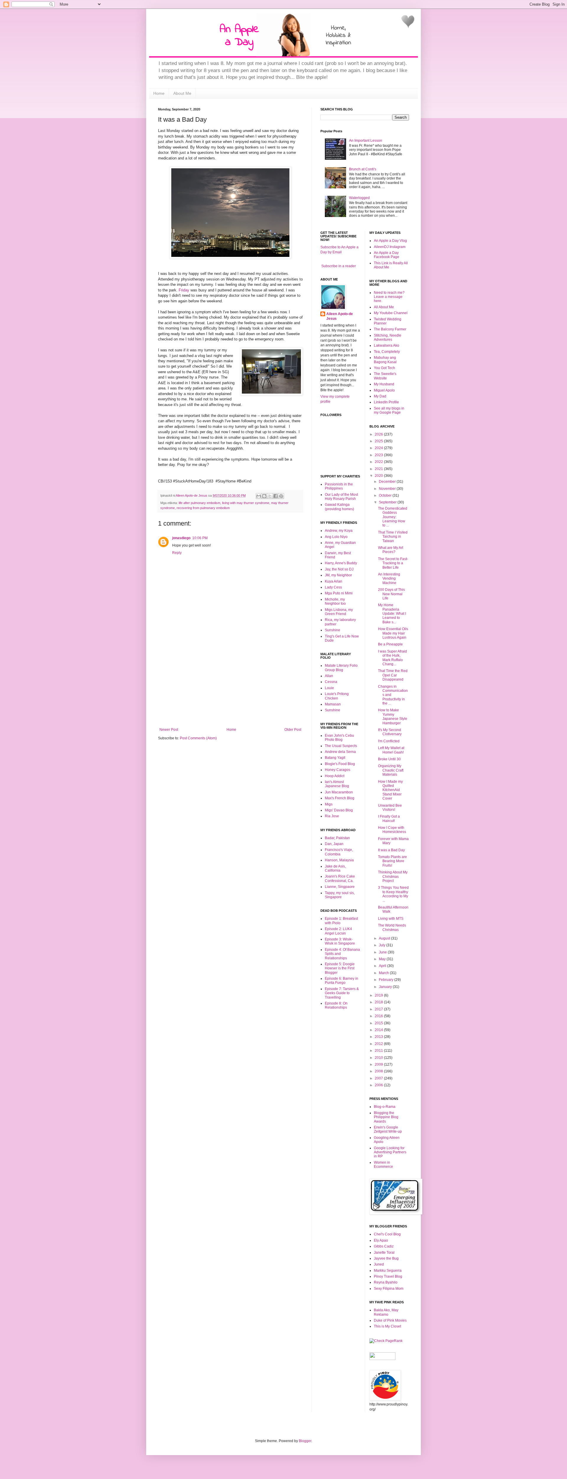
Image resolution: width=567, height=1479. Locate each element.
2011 (379, 1050)
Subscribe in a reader (338, 266)
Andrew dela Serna (340, 752)
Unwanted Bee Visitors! (390, 807)
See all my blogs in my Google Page (389, 410)
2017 (379, 1009)
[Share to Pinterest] (281, 496)
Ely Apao (381, 1240)
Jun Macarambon (339, 792)
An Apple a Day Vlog (390, 241)
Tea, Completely (387, 352)
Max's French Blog (339, 798)
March (384, 973)
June (383, 952)
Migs (329, 804)
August (385, 938)
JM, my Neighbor (338, 575)
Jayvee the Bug (386, 1258)
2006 (379, 1085)
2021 (379, 469)
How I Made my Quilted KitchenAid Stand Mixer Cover (390, 790)
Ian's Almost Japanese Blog (337, 784)
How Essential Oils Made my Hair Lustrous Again (393, 633)
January (386, 987)
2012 (379, 1044)
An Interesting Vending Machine (389, 578)
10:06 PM (200, 538)
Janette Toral (384, 1252)
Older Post (292, 730)
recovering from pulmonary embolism (203, 508)
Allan (329, 676)
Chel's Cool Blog (387, 1234)
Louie (329, 688)
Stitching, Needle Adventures (387, 337)
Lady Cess (333, 587)
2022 (379, 462)
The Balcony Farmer (390, 329)
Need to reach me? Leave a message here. (389, 297)
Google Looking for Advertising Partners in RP (390, 1152)
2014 (379, 1030)
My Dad (380, 396)
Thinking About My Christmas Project (393, 876)
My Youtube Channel (391, 313)
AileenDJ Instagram (389, 247)
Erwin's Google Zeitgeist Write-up (388, 1129)
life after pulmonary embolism (199, 503)
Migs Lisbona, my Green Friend (339, 612)
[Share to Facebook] (275, 496)
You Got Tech (384, 368)
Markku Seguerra (388, 1270)
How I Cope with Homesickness (392, 830)
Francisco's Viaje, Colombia (339, 852)
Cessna (331, 682)
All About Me (384, 307)
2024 (379, 448)
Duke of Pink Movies (390, 1320)
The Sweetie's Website (385, 376)
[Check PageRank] (386, 1341)
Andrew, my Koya (339, 531)
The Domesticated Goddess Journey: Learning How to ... (392, 517)
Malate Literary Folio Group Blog (341, 667)
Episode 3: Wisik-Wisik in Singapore (340, 941)
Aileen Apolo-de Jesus (339, 316)
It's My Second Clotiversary (390, 732)
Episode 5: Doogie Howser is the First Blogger (340, 968)
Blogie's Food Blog (340, 764)
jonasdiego (181, 538)
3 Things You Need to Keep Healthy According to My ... (393, 894)
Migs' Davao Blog (339, 810)
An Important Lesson (365, 140)
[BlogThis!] (264, 496)
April (383, 966)
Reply (177, 553)
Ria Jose (332, 816)
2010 (379, 1058)
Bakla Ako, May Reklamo (386, 1312)
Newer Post (168, 730)
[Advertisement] (230, 683)
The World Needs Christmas (392, 927)
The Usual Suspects (341, 746)
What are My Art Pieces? (390, 550)
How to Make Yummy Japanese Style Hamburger (392, 716)
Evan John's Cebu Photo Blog (339, 737)
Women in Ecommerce (383, 1164)
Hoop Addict (334, 776)
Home (158, 93)
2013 (379, 1037)
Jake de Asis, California (335, 868)
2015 (379, 1023)
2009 (379, 1064)
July (382, 945)
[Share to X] (270, 496)
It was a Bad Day (391, 850)
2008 (379, 1071)
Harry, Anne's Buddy (341, 563)
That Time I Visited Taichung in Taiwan (393, 536)
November (388, 489)
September (388, 502)
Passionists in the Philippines (339, 486)
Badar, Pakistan (337, 838)
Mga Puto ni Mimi (339, 593)
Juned (379, 1264)
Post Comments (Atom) (198, 738)
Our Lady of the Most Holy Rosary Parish (341, 497)
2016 (379, 1016)
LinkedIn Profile (386, 402)
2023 (379, 455)
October (385, 495)
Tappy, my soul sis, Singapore (340, 895)
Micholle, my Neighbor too (335, 601)
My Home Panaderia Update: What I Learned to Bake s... (392, 613)
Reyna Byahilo (385, 1282)
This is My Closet (387, 1326)
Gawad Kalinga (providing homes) (339, 507)
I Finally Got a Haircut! (389, 818)
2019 (379, 995)
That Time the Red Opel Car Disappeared (393, 675)
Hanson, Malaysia (339, 860)
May (383, 959)
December (388, 482)
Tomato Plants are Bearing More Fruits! (392, 861)
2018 (379, 1002)
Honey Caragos (337, 770)
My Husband (384, 384)
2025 (379, 441)
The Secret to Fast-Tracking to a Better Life (393, 563)
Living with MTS (390, 919)
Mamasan (333, 704)
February (386, 980)
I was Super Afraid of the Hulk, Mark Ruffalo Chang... (392, 657)
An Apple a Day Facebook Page (386, 255)
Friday (184, 290)
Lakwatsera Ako (386, 345)
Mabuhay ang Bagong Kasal (385, 360)
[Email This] (259, 496)
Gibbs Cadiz (384, 1246)
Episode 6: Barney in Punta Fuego (341, 980)
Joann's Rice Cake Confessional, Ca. (340, 878)
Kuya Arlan (333, 581)
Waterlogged (359, 198)
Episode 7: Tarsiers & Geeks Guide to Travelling (342, 993)
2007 (379, 1078)
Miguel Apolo (384, 390)
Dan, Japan (334, 844)
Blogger (305, 1441)
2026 (379, 434)
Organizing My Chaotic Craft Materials (390, 770)
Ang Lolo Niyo (336, 537)
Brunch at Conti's (362, 169)
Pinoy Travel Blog (388, 1276)
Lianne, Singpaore (340, 887)
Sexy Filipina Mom (388, 1288)
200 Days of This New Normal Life (391, 594)
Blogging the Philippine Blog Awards (386, 1117)
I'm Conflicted (389, 741)
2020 (379, 476)
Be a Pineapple (390, 644)
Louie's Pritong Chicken (337, 696)
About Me (182, 93)
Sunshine (332, 630)
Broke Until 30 (389, 759)
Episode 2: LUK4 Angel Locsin (338, 931)
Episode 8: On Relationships (336, 1005)
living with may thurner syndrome (245, 503)
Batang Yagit (335, 758)
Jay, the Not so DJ (339, 569)
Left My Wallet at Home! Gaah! (391, 750)
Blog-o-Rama (384, 1107)
